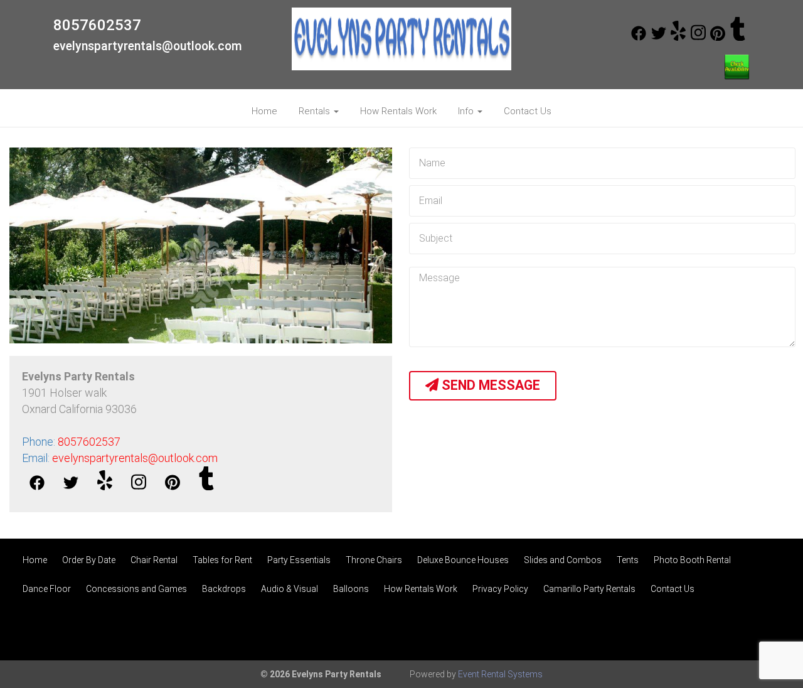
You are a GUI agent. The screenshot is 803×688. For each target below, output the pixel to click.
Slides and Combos (563, 560)
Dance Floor (47, 589)
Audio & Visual (289, 589)
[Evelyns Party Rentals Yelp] (678, 37)
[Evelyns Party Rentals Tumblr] (737, 37)
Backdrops (224, 589)
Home (264, 111)
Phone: (71, 441)
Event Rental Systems (500, 674)
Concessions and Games (136, 589)
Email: (120, 458)
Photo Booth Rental (692, 560)
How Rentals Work (398, 111)
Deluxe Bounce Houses (463, 560)
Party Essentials (299, 560)
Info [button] (467, 111)
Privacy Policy (500, 589)
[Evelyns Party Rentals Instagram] (698, 37)
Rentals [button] (315, 111)
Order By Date (88, 560)
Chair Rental (154, 560)
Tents (628, 560)
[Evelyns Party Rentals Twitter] (658, 37)
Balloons (351, 589)
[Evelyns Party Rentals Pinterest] (717, 37)
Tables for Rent (222, 560)
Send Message (489, 385)
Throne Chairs (374, 560)
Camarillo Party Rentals (589, 589)
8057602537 (97, 25)
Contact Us (527, 111)
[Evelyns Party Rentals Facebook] (638, 37)
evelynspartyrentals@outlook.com (147, 46)
